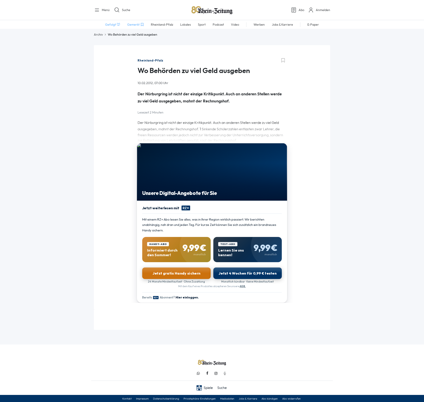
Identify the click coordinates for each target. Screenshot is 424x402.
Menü (105, 10)
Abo (301, 10)
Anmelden (323, 10)
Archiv (98, 35)
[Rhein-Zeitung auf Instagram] (216, 373)
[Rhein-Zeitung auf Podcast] (225, 373)
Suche (126, 10)
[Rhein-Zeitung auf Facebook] (207, 373)
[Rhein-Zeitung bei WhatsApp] (198, 373)
